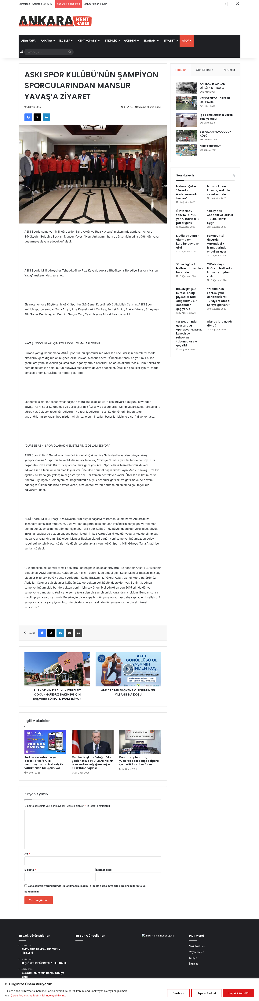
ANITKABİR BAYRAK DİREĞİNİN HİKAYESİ (212, 86)
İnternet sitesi (103, 869)
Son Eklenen (204, 70)
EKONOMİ (150, 40)
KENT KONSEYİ (87, 40)
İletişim (193, 963)
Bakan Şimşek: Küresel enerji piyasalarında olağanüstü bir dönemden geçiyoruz (186, 299)
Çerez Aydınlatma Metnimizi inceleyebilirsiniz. (39, 995)
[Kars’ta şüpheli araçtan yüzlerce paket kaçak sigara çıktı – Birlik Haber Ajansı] (140, 742)
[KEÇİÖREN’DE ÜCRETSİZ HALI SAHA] (186, 103)
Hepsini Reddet (206, 993)
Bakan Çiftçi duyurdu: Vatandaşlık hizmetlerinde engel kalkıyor (216, 243)
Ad (27, 853)
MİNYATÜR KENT (210, 146)
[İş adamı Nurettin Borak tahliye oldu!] (186, 120)
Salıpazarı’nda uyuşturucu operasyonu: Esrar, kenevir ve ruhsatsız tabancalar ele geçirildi (189, 333)
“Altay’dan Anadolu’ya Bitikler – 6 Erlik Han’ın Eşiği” (220, 217)
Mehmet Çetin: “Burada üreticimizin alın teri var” (187, 192)
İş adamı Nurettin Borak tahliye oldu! (216, 117)
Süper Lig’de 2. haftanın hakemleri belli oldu (189, 268)
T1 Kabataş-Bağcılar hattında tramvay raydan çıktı (219, 270)
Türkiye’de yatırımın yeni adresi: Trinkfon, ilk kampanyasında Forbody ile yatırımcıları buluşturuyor (43, 762)
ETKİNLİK (111, 40)
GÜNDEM (130, 40)
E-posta (30, 869)
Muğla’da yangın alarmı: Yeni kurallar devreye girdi (187, 241)
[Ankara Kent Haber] (55, 21)
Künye (193, 957)
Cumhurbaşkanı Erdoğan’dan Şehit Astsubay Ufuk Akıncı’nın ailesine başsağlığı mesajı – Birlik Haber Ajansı (93, 762)
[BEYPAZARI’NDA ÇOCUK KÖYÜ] (186, 136)
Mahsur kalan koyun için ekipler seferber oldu (111, 3)
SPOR (185, 40)
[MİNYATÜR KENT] (186, 150)
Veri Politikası (197, 946)
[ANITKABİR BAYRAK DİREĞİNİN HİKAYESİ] (186, 88)
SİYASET (169, 40)
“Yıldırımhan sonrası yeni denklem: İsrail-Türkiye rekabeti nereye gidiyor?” (218, 297)
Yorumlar (229, 70)
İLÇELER (64, 40)
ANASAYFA (28, 40)
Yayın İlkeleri (196, 952)
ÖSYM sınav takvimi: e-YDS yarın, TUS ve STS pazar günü (187, 217)
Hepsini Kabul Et (238, 993)
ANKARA (46, 40)
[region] (129, 989)
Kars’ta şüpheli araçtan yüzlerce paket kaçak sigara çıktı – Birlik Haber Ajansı (139, 760)
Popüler (180, 70)
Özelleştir (178, 993)
